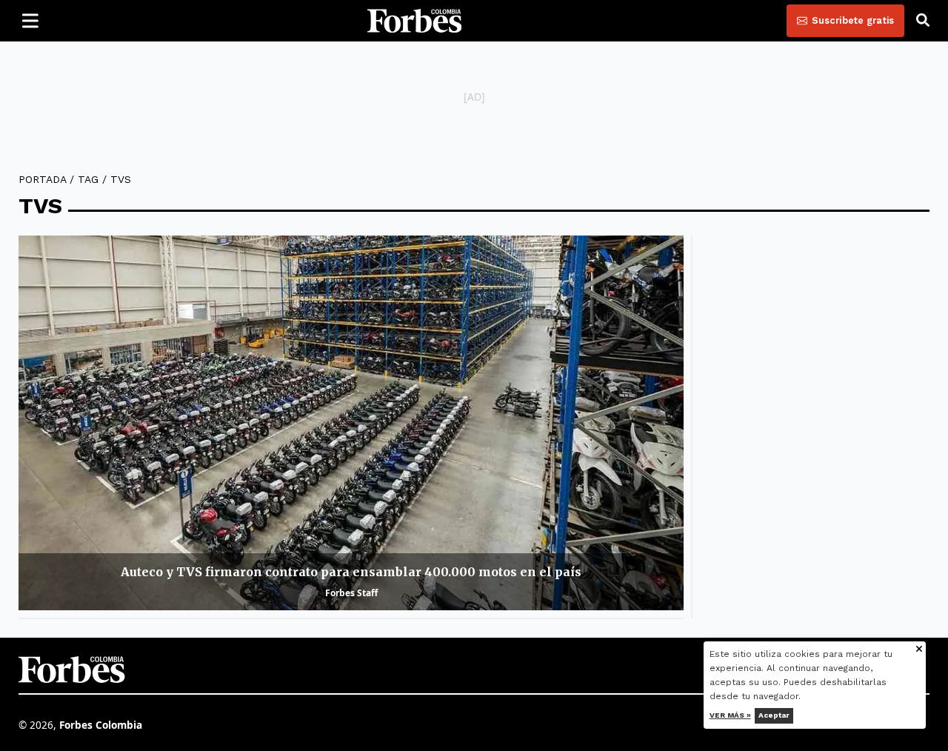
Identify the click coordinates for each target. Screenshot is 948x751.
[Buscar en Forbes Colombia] (922, 20)
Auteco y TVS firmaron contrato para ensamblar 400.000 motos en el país (351, 571)
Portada (42, 179)
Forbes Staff (351, 593)
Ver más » (730, 715)
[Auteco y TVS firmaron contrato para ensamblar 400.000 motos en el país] (351, 423)
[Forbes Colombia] (414, 21)
